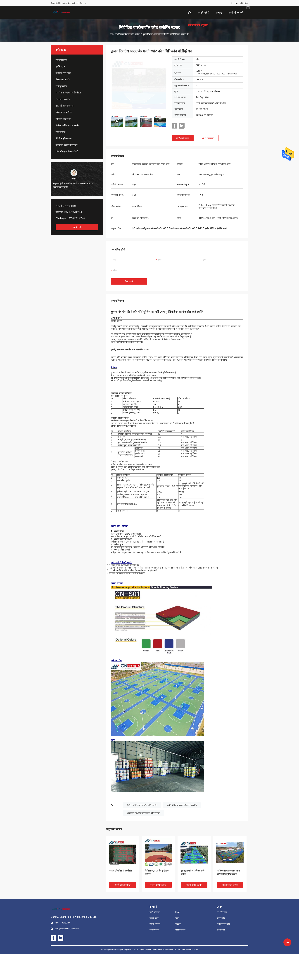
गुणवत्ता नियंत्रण (155, 924)
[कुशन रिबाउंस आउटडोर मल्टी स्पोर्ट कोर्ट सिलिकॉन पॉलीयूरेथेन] (139, 84)
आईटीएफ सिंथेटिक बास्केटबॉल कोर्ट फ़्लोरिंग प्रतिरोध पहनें (228, 872)
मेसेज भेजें (129, 281)
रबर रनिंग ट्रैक (61, 60)
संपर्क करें (77, 227)
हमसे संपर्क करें (154, 930)
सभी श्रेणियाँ (221, 930)
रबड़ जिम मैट (60, 132)
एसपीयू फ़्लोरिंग (61, 86)
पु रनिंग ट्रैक (60, 66)
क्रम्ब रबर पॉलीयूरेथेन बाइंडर (66, 145)
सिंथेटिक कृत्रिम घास (63, 138)
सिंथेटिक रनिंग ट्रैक (63, 73)
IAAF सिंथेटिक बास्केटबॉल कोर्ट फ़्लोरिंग (182, 805)
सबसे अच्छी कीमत (182, 138)
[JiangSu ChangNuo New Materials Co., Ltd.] (61, 12)
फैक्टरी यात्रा (154, 918)
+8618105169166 (76, 218)
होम (111, 34)
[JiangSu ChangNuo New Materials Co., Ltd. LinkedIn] (236, 3)
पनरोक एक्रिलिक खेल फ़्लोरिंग (120, 870)
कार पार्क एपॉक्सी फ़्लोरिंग (65, 106)
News (177, 912)
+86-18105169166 (73, 212)
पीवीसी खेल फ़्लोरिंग (63, 79)
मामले (177, 918)
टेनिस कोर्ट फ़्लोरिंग (63, 99)
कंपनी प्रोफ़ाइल (155, 912)
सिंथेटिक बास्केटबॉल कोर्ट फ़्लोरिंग (127, 34)
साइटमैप (178, 924)
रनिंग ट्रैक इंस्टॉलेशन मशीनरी (67, 151)
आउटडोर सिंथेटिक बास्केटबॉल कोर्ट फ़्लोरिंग (143, 813)
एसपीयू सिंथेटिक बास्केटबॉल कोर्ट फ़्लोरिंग (193, 872)
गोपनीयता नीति (180, 930)
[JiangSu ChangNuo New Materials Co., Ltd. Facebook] (232, 3)
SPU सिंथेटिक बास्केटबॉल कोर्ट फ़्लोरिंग (142, 805)
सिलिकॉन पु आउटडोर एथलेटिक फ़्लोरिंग (157, 872)
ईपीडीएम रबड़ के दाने (63, 119)
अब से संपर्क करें (208, 138)
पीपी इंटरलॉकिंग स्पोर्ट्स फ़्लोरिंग (67, 125)
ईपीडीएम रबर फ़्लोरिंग (63, 112)
